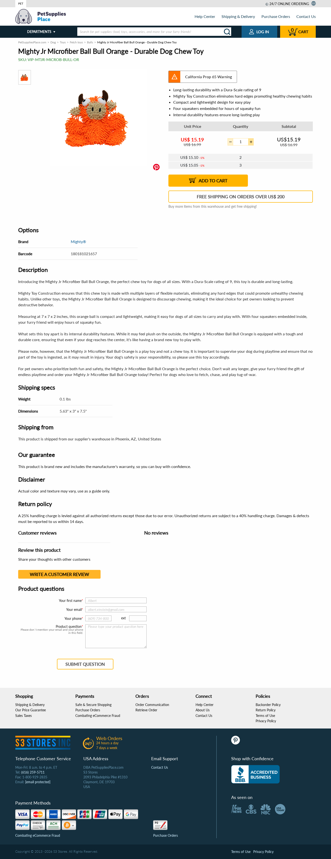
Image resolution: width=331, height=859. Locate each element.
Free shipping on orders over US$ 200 (240, 196)
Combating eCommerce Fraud (97, 715)
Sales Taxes (23, 715)
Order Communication (152, 705)
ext (123, 618)
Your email (74, 609)
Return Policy (266, 710)
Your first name (70, 600)
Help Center (205, 16)
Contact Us (306, 16)
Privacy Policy (266, 721)
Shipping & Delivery (238, 16)
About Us (203, 710)
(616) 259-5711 (33, 772)
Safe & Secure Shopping (93, 705)
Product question (69, 626)
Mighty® (78, 241)
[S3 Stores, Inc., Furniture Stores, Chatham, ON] (255, 774)
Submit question (85, 664)
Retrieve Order (146, 710)
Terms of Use (265, 715)
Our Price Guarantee (30, 710)
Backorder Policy (268, 705)
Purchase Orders (275, 16)
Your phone (73, 618)
